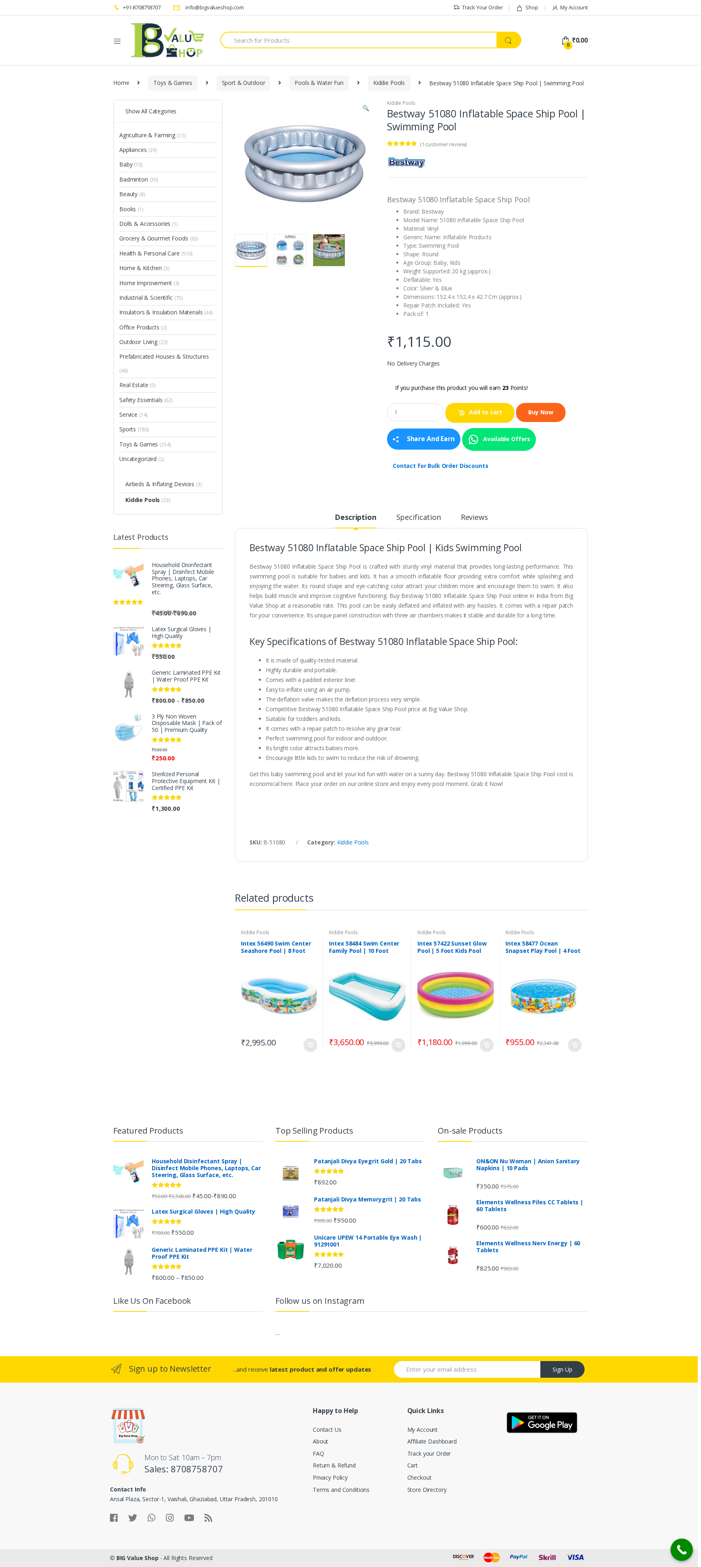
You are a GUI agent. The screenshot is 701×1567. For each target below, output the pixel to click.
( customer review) (443, 144)
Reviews (474, 517)
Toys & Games (172, 83)
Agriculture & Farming (147, 135)
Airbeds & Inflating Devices (159, 484)
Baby (125, 164)
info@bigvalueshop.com (214, 7)
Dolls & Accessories (144, 223)
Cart (412, 1465)
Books (127, 209)
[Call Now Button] (682, 1550)
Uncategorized (138, 459)
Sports (127, 429)
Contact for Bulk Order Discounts (440, 466)
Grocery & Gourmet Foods (153, 238)
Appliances (133, 150)
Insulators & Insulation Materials (160, 312)
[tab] (355, 520)
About (320, 1441)
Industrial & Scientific (146, 297)
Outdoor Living (138, 342)
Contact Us (327, 1429)
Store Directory (427, 1489)
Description (355, 517)
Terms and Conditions (341, 1489)
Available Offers (506, 439)
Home (121, 83)
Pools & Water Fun (319, 83)
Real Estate (133, 385)
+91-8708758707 (142, 7)
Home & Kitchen (140, 268)
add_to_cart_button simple (310, 1045)
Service (128, 414)
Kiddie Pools (389, 83)
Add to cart (485, 412)
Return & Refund (334, 1465)
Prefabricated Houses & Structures (164, 356)
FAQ (318, 1453)
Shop (531, 7)
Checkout (419, 1477)
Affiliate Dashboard (432, 1441)
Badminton (133, 179)
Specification (418, 517)
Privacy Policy (330, 1477)
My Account (574, 7)
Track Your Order (482, 7)
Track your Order (429, 1453)
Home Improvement (145, 283)
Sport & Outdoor (243, 83)
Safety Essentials (141, 400)
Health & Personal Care (149, 253)
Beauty (128, 194)
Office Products (139, 327)
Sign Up (562, 1369)
